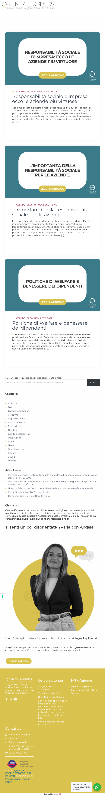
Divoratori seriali (16, 422)
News (54, 91)
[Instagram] (11, 699)
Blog (30, 91)
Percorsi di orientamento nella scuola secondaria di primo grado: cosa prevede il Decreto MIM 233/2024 (52, 483)
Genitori (12, 430)
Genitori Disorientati (19, 434)
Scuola (11, 457)
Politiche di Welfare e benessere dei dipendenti (50, 325)
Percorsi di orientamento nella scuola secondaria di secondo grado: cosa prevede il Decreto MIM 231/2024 (53, 476)
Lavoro (11, 441)
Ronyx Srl (57, 794)
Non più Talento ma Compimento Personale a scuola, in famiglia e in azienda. (50, 488)
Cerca (93, 382)
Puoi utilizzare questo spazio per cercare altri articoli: (34, 378)
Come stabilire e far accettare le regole (29, 496)
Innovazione (41, 91)
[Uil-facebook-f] (6, 699)
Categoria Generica (18, 411)
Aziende (20, 91)
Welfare (47, 318)
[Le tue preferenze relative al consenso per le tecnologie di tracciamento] (2, 596)
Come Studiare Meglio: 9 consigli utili (28, 492)
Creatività (13, 415)
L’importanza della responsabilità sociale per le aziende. (50, 212)
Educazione (14, 426)
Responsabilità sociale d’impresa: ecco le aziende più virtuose (50, 99)
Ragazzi (12, 453)
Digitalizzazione (16, 418)
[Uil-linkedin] (15, 699)
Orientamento (16, 449)
